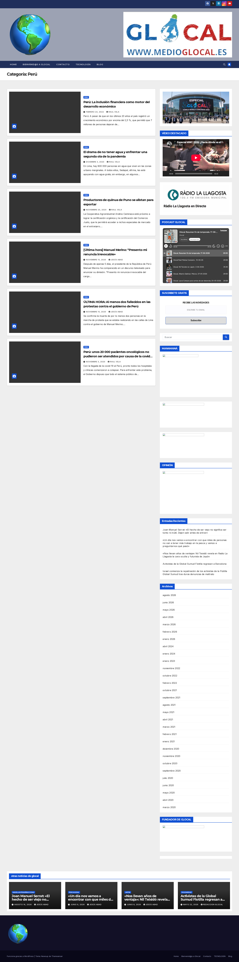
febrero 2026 (170, 631)
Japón (127, 892)
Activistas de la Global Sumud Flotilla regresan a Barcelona (194, 563)
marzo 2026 (169, 624)
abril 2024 (168, 646)
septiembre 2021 (171, 697)
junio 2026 (168, 602)
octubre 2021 (170, 690)
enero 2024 (169, 653)
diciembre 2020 (171, 748)
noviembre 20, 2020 (96, 210)
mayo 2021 (168, 712)
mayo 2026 (169, 609)
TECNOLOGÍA (83, 64)
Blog (100, 64)
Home (13, 64)
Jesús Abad (117, 260)
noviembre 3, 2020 (96, 362)
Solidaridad (186, 892)
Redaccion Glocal (213, 904)
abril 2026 (168, 617)
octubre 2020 (170, 763)
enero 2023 (169, 661)
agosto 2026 (169, 595)
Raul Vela (114, 112)
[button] (224, 64)
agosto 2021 (169, 704)
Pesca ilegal (74, 892)
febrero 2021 (169, 734)
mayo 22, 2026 (191, 904)
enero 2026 (169, 639)
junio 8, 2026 (134, 904)
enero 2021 (169, 741)
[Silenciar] (221, 173)
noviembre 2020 (171, 756)
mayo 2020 (169, 792)
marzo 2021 (169, 726)
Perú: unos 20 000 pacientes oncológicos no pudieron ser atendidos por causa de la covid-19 (117, 356)
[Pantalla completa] (225, 173)
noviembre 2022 (171, 668)
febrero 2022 (170, 683)
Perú (86, 97)
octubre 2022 (170, 675)
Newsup (44, 956)
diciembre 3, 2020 (95, 162)
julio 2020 (168, 778)
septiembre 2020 (172, 770)
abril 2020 (168, 800)
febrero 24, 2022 (95, 112)
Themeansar (57, 956)
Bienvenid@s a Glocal (36, 64)
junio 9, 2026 (78, 904)
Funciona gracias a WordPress (20, 956)
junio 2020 (168, 785)
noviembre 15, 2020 (96, 260)
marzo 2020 (169, 807)
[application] (196, 157)
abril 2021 (168, 719)
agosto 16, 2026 (23, 904)
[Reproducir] (166, 173)
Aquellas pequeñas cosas (23, 892)
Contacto (63, 64)
